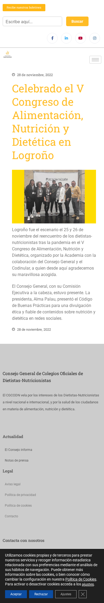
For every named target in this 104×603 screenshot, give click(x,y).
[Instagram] (94, 38)
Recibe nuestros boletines (24, 7)
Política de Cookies (80, 579)
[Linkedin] (66, 38)
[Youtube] (80, 38)
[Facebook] (52, 38)
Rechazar (41, 594)
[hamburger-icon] (95, 60)
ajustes (88, 584)
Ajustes (66, 594)
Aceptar (16, 594)
